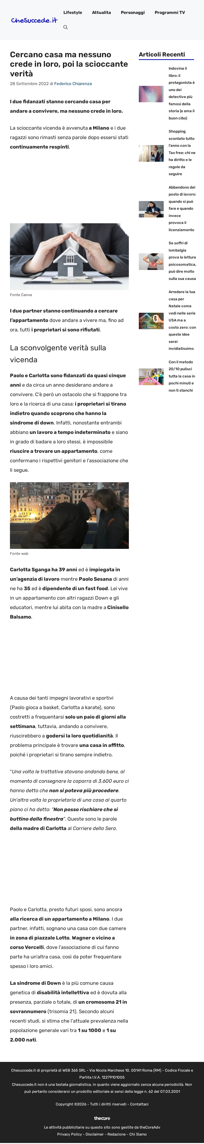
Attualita (101, 12)
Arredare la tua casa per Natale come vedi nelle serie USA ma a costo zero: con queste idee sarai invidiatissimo (182, 320)
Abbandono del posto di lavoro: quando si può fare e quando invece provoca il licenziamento (182, 208)
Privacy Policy (69, 1134)
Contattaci (139, 1104)
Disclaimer (95, 1134)
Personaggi (133, 12)
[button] (65, 27)
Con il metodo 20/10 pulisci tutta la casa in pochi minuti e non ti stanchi (182, 376)
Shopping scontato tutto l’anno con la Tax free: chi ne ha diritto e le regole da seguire (182, 152)
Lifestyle (72, 12)
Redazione (116, 1134)
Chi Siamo (138, 1134)
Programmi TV (170, 12)
